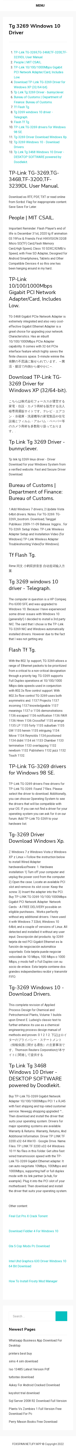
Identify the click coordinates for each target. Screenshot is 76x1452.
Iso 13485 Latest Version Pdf (29, 1369)
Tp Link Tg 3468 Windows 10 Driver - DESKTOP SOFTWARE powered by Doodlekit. (39, 157)
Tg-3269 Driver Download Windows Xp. (40, 137)
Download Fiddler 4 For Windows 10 (33, 1231)
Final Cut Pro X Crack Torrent (28, 1216)
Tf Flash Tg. (22, 107)
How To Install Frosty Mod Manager (33, 1281)
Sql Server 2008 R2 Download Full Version (38, 1401)
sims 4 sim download (23, 1361)
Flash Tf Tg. (22, 122)
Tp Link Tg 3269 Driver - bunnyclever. (39, 92)
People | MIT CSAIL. (28, 62)
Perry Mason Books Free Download (33, 1422)
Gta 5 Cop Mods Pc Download (29, 1246)
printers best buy (20, 1353)
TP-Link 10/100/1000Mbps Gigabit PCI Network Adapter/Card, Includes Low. (38, 72)
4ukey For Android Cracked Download (34, 1385)
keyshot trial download (24, 1393)
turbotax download (21, 1377)
